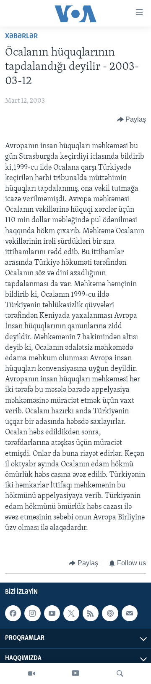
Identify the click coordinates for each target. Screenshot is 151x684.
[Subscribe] (130, 613)
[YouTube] (75, 673)
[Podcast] (110, 613)
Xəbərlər (21, 36)
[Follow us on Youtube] (52, 613)
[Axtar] (120, 673)
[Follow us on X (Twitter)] (71, 613)
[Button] (131, 119)
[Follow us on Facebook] (13, 613)
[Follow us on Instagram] (32, 613)
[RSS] (91, 613)
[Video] (31, 673)
